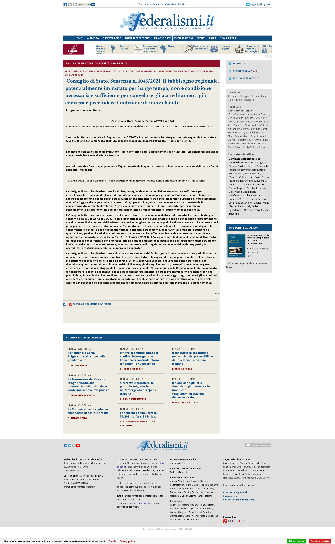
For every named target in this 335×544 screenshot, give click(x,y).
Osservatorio (112, 38)
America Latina (112, 47)
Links (212, 38)
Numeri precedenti (137, 38)
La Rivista (92, 38)
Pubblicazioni (183, 38)
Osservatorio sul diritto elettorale (137, 49)
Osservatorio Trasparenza (188, 47)
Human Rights (214, 47)
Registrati (265, 4)
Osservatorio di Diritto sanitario (264, 49)
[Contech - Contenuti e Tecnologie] (233, 521)
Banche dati (162, 38)
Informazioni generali (235, 492)
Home (78, 38)
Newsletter (228, 38)
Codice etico (230, 496)
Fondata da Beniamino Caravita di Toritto (162, 4)
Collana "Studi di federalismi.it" (241, 499)
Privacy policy (126, 541)
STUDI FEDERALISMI (245, 227)
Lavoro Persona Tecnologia (239, 49)
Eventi (201, 38)
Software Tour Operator (167, 533)
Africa (159, 46)
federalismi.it (142, 503)
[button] (251, 4)
